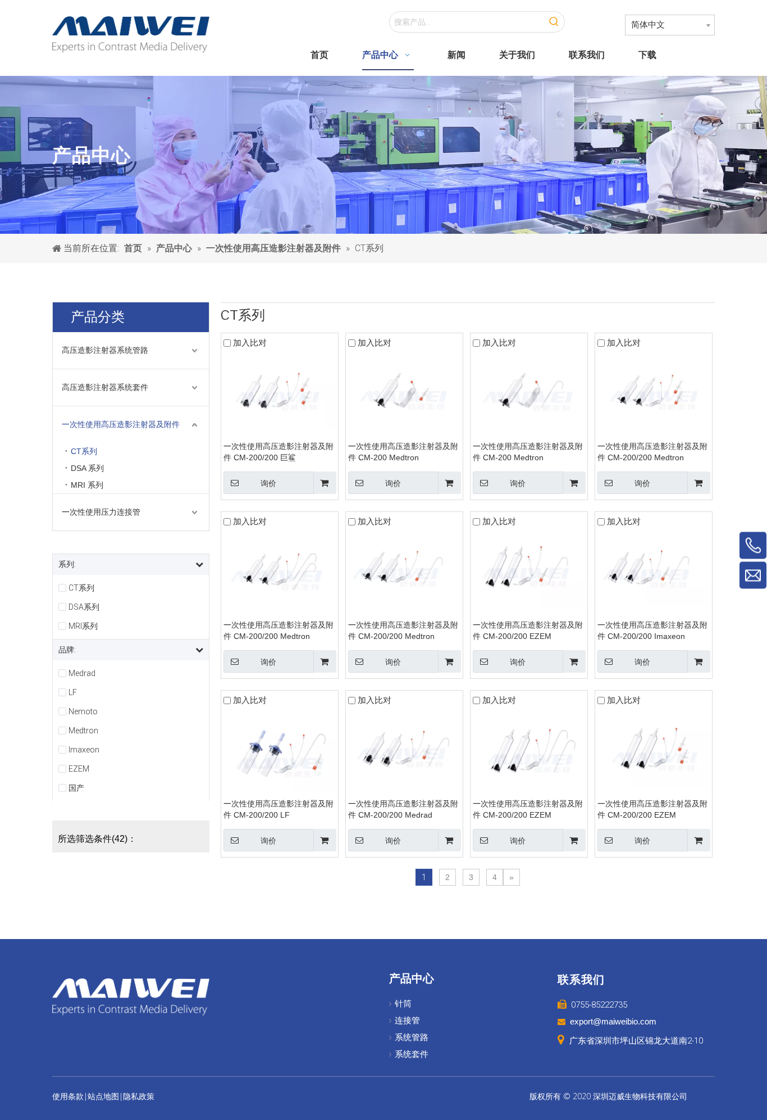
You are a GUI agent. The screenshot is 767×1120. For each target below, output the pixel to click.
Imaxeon (84, 750)
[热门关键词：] (554, 22)
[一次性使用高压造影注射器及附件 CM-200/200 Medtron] (653, 387)
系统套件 (411, 1054)
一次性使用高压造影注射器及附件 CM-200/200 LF (278, 809)
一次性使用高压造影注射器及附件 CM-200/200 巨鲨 (278, 452)
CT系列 (84, 451)
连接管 (407, 1020)
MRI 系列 (87, 484)
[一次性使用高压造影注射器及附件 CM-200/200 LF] (279, 751)
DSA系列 (84, 607)
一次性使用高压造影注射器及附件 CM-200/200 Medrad (403, 809)
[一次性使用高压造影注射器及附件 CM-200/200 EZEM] (529, 567)
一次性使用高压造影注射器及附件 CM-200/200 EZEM (528, 630)
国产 (76, 788)
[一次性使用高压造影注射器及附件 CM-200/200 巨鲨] (279, 389)
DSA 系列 (87, 468)
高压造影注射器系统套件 (105, 387)
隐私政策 (138, 1096)
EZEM (79, 769)
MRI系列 (83, 626)
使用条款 (68, 1096)
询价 (268, 483)
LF (73, 692)
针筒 (403, 1004)
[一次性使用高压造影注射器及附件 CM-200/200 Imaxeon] (653, 567)
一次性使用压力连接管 (101, 511)
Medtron (83, 730)
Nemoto (83, 711)
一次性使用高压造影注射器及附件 (121, 424)
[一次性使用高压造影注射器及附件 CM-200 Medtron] (404, 387)
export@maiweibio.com (613, 1021)
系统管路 (411, 1037)
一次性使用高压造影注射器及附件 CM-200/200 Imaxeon (652, 630)
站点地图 (103, 1096)
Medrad (82, 673)
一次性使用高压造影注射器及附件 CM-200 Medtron (403, 452)
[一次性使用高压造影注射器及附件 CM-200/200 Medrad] (404, 746)
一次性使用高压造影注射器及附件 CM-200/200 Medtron (652, 452)
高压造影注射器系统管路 (105, 350)
